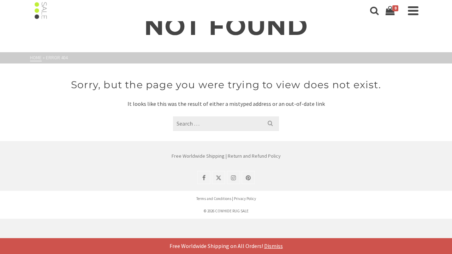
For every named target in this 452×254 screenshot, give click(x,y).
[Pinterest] (248, 177)
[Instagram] (233, 177)
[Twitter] (218, 177)
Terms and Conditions (213, 198)
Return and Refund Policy (254, 156)
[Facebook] (203, 177)
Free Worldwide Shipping (198, 156)
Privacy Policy (245, 198)
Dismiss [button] (273, 245)
